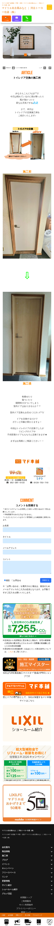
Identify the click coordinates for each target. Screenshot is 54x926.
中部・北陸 (19, 3)
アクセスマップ (37, 915)
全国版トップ (26, 897)
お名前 (6, 525)
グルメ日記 (7, 893)
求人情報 (27, 915)
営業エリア (19, 915)
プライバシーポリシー (26, 908)
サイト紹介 (7, 885)
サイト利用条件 (26, 905)
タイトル (7, 537)
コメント (7, 559)
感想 (8, 580)
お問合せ (17, 580)
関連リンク (26, 912)
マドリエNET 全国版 (8, 3)
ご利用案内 (26, 901)
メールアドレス (10, 548)
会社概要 (10, 915)
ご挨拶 (3, 915)
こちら (11, 652)
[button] (25, 54)
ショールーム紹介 (10, 889)
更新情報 (6, 881)
